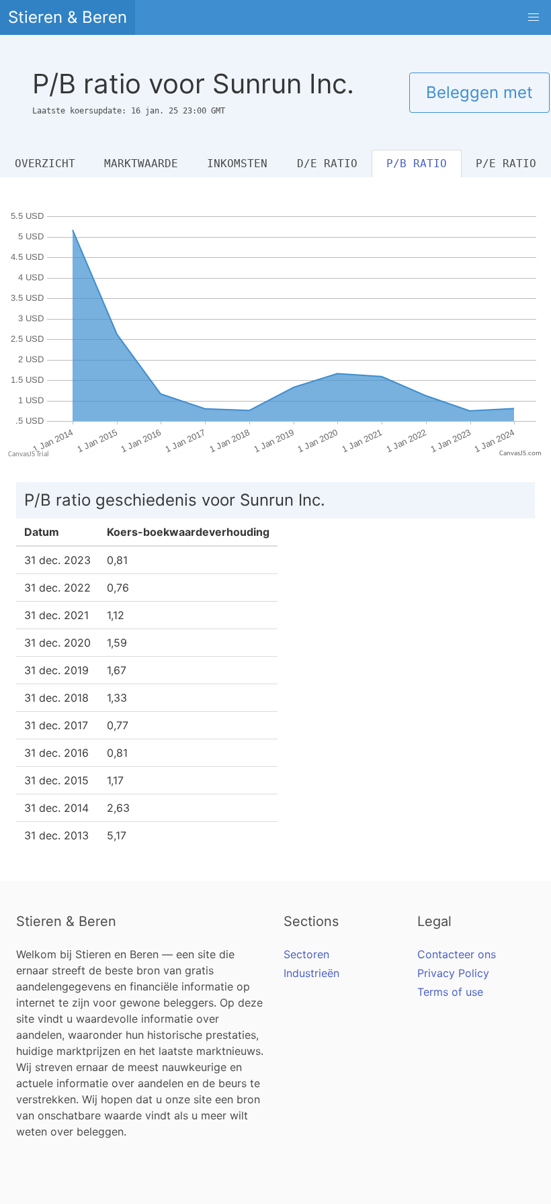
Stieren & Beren (67, 17)
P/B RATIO (416, 163)
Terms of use (450, 992)
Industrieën (311, 973)
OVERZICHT (45, 163)
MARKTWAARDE (141, 163)
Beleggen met (479, 92)
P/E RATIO (506, 163)
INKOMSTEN (237, 163)
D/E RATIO (327, 163)
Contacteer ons (456, 954)
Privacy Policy (453, 973)
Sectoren (306, 954)
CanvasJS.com (520, 453)
